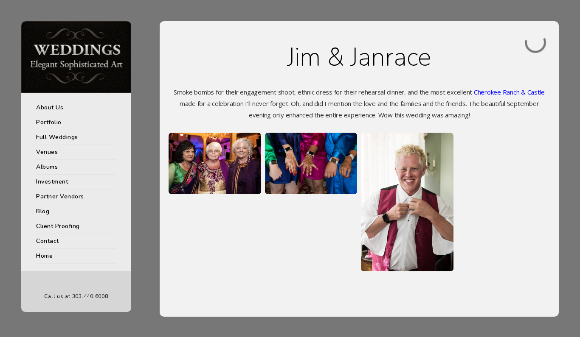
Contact (47, 241)
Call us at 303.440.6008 (76, 296)
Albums (47, 167)
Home (44, 256)
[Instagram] (89, 282)
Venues (47, 152)
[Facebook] (63, 282)
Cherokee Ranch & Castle (509, 92)
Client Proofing (58, 226)
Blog (42, 211)
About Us (49, 107)
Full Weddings (57, 137)
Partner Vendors (60, 196)
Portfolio (49, 122)
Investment (52, 182)
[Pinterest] (76, 282)
